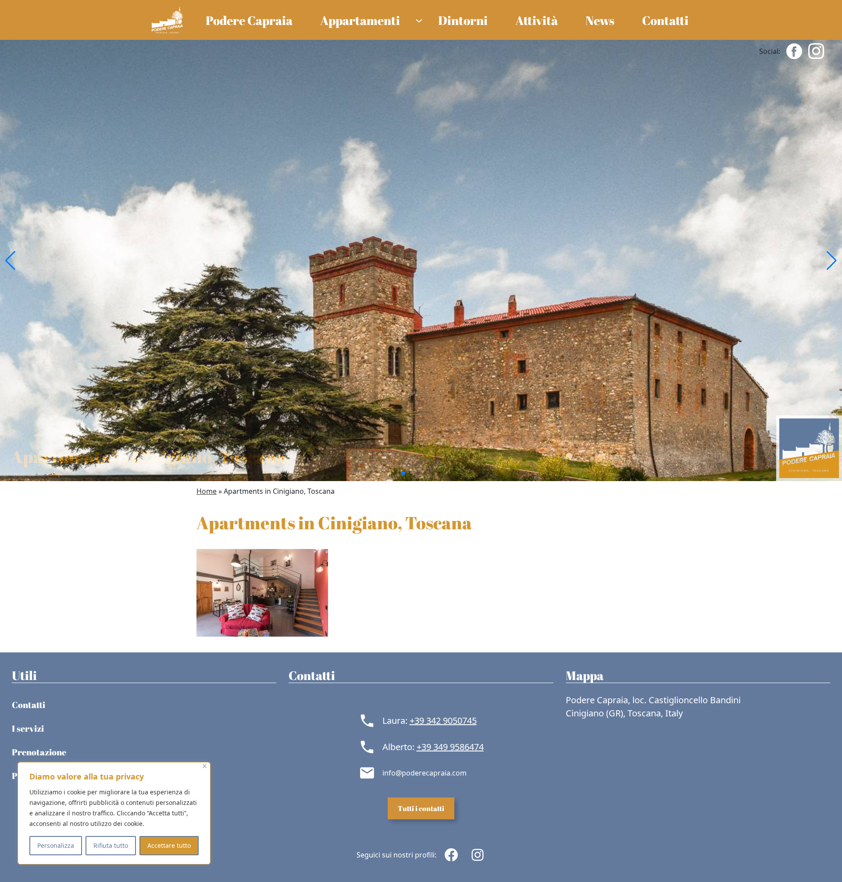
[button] (10, 260)
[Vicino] (205, 766)
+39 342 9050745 (443, 720)
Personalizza (55, 845)
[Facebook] (794, 50)
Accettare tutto (169, 845)
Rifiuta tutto (110, 845)
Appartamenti (360, 20)
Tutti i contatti (421, 808)
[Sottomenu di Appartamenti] (419, 20)
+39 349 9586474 (450, 747)
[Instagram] (816, 50)
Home (206, 491)
